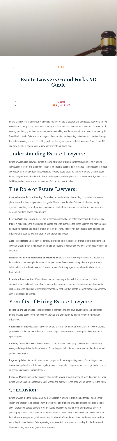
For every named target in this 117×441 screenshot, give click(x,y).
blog (61, 67)
